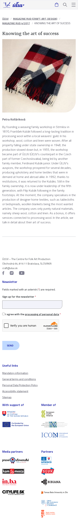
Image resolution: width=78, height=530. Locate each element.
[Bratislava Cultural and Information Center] (58, 514)
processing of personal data (42, 314)
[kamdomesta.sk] (19, 471)
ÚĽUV (5, 19)
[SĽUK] (58, 471)
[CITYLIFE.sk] (19, 492)
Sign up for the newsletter (19, 297)
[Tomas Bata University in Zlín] (58, 492)
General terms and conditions (19, 379)
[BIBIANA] (58, 482)
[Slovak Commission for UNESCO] (58, 460)
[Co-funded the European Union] (19, 424)
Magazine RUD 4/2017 (16, 23)
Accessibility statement (15, 391)
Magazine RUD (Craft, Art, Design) (35, 19)
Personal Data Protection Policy (20, 385)
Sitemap (7, 397)
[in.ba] (19, 482)
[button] (74, 5)
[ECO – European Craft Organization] (58, 424)
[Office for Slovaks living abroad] (58, 503)
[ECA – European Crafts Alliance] (58, 414)
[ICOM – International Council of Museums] (58, 435)
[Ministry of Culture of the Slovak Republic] (19, 414)
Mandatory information (15, 373)
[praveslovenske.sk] (19, 460)
